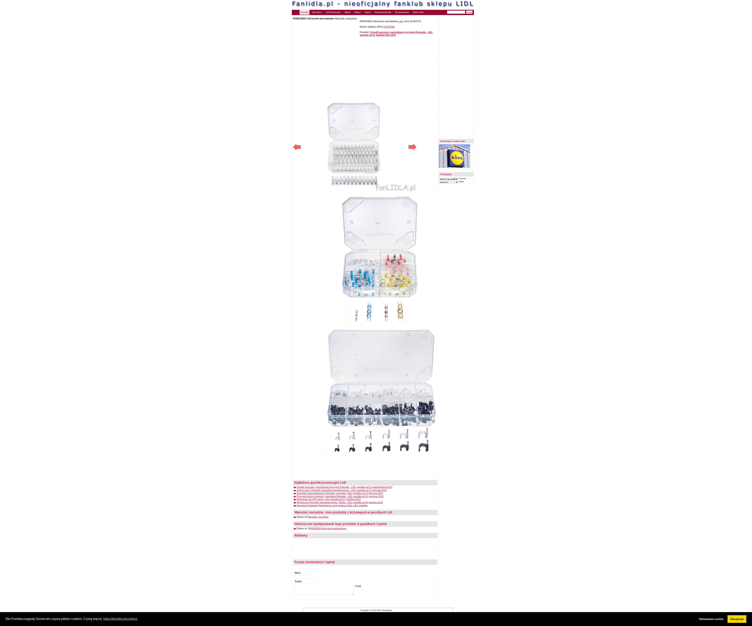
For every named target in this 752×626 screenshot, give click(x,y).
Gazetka (304, 12)
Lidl (401, 21)
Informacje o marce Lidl (452, 141)
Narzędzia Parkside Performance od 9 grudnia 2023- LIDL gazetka (331, 505)
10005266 (389, 26)
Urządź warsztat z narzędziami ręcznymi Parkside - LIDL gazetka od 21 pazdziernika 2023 (344, 487)
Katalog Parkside (383, 12)
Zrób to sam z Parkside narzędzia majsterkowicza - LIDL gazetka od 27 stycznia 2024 (341, 490)
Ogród (347, 12)
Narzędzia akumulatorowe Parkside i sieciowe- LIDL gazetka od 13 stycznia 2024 (339, 493)
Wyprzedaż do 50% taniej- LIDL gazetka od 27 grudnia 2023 (328, 499)
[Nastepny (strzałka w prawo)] (385, 146)
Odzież (357, 12)
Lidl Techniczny (333, 12)
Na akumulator (402, 12)
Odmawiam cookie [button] (711, 619)
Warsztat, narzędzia (317, 517)
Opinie (368, 12)
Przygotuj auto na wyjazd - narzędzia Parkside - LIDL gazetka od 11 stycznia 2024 (339, 496)
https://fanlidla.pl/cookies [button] (120, 619)
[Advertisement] (326, 48)
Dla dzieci (317, 12)
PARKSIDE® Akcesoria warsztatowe (327, 528)
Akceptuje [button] (737, 619)
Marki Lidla (418, 12)
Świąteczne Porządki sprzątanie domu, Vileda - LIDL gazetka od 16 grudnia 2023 (339, 502)
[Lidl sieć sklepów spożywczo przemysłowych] (454, 167)
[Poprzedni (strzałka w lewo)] (324, 146)
